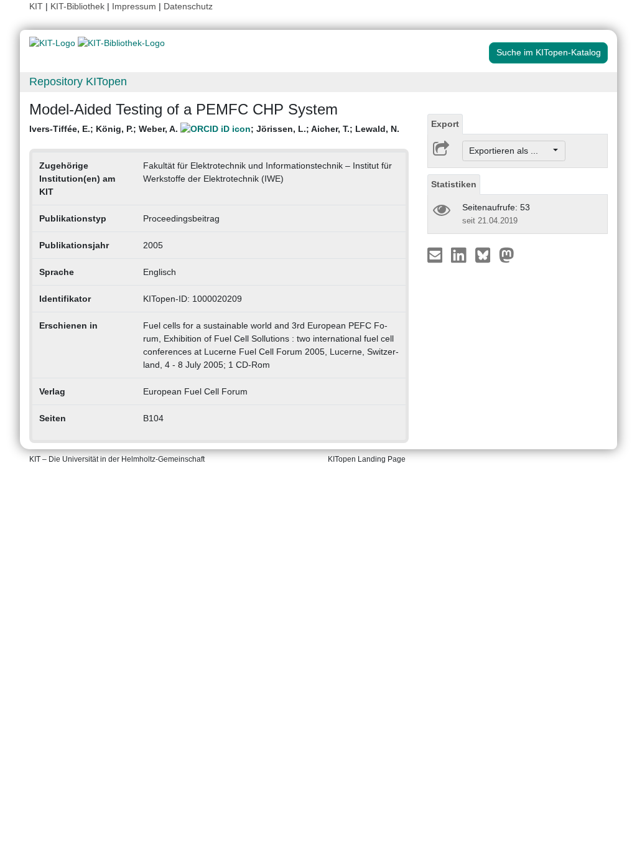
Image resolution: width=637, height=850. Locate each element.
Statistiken (454, 184)
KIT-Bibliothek (78, 6)
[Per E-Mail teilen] (436, 254)
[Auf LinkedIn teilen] (460, 254)
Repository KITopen (78, 81)
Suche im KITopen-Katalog (548, 52)
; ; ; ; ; (214, 129)
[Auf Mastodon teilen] (506, 254)
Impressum (134, 6)
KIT (36, 6)
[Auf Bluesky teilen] (486, 254)
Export (445, 124)
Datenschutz (188, 6)
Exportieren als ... (510, 151)
